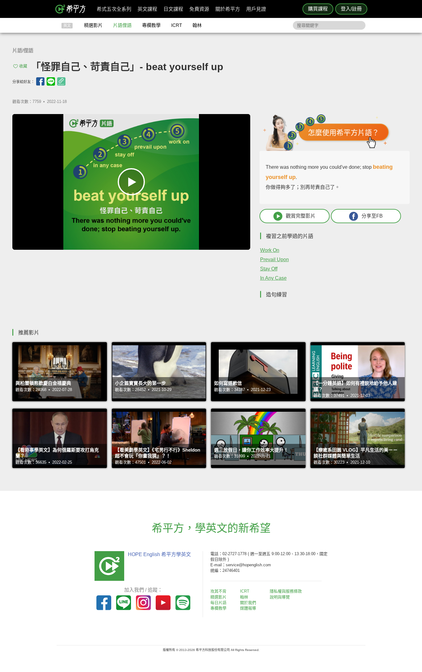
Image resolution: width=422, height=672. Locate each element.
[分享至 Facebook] (40, 81)
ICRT (176, 25)
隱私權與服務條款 (286, 591)
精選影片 (93, 25)
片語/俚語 (22, 50)
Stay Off (268, 268)
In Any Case (273, 278)
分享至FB (372, 216)
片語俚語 (122, 25)
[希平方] (72, 9)
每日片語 (218, 602)
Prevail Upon (274, 259)
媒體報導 (248, 608)
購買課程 (318, 8)
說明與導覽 (280, 597)
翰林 (197, 25)
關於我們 (248, 602)
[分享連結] (61, 81)
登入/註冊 (351, 8)
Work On (269, 250)
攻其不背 (218, 591)
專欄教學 (151, 25)
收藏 (23, 66)
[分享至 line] (51, 81)
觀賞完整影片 (300, 216)
